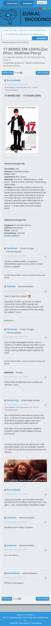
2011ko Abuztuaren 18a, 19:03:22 (16, 494)
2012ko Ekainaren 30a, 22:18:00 (15, 550)
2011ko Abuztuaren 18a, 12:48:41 (16, 337)
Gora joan (6, 599)
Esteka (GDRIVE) (12, 235)
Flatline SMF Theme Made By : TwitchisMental (25, 623)
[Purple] (47, 8)
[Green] (45, 8)
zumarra (11, 517)
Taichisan (12, 248)
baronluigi (13, 400)
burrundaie (13, 573)
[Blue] (43, 8)
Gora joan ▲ (29, 615)
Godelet (11, 286)
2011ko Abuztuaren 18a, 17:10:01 (16, 404)
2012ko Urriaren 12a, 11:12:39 (15, 577)
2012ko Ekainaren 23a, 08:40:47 (15, 522)
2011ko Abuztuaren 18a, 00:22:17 (16, 85)
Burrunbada (14, 80)
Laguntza (20, 615)
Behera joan (7, 73)
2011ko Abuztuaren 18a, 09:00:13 (16, 256)
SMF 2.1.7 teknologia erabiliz (12, 617)
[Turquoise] (49, 8)
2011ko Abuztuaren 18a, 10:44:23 (16, 291)
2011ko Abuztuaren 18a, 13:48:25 (16, 377)
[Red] (40, 8)
